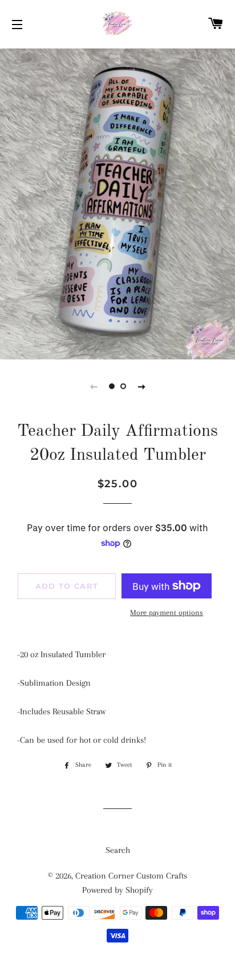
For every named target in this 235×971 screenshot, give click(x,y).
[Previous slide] (93, 386)
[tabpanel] (117, 202)
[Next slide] (141, 386)
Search (118, 850)
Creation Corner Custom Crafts (131, 876)
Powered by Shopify (117, 890)
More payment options (166, 612)
